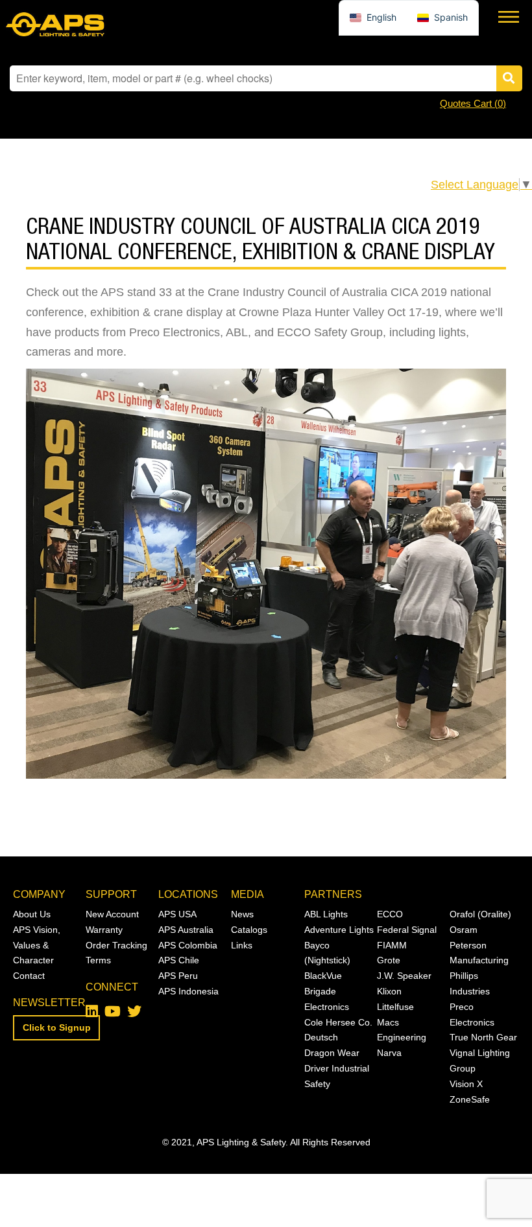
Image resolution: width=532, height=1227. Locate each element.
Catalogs (249, 929)
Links (241, 945)
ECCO (390, 914)
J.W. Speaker (404, 975)
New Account (112, 914)
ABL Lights (326, 914)
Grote (388, 960)
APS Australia (185, 929)
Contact (29, 975)
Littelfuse (395, 1007)
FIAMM (392, 945)
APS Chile (178, 960)
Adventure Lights (339, 929)
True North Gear (483, 1037)
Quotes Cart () (473, 103)
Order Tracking (116, 945)
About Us (32, 914)
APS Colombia (187, 945)
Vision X (466, 1084)
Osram (464, 929)
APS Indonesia (188, 991)
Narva (389, 1053)
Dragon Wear (331, 1053)
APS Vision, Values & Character (36, 945)
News (242, 914)
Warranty (104, 929)
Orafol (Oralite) (480, 914)
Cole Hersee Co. (338, 1022)
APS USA (177, 914)
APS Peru (178, 975)
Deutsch (321, 1037)
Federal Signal (407, 929)
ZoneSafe (470, 1099)
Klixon (389, 991)
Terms (98, 960)
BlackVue (323, 975)
